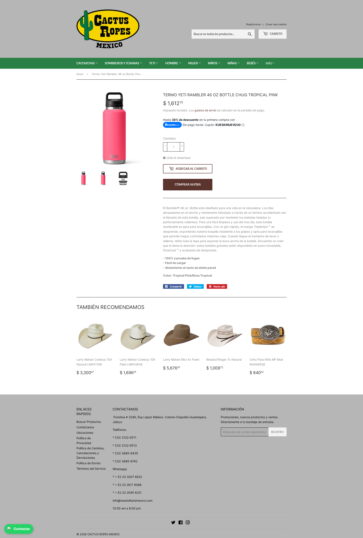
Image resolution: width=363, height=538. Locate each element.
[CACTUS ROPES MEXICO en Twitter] (173, 523)
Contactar (22, 529)
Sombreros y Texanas (122, 63)
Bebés (251, 63)
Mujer (193, 63)
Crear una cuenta (276, 24)
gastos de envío (205, 110)
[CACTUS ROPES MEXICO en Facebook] (180, 523)
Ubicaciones (84, 432)
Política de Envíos (88, 463)
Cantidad (169, 138)
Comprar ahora (188, 184)
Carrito (275, 34)
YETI (152, 63)
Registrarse (253, 24)
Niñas (232, 63)
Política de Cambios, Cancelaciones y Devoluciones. (90, 452)
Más (269, 63)
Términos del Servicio (91, 468)
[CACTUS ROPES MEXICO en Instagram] (188, 523)
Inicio (79, 74)
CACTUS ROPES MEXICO (103, 534)
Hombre (172, 63)
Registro (277, 432)
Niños (213, 63)
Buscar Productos (88, 421)
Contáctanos (85, 427)
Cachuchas (85, 63)
